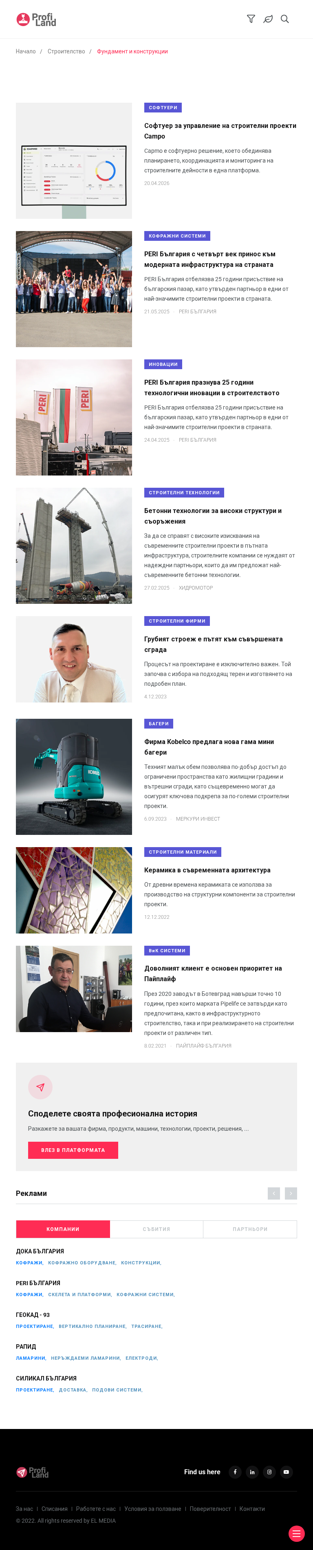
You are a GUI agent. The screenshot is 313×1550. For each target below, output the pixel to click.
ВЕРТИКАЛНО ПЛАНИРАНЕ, (93, 1326)
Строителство (66, 51)
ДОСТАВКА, (73, 1390)
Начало (26, 51)
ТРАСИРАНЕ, (147, 1326)
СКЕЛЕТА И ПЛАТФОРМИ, (80, 1294)
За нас (24, 1509)
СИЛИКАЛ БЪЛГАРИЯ (46, 1378)
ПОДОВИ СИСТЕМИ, (117, 1390)
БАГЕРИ (159, 724)
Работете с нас (96, 1509)
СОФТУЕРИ (163, 107)
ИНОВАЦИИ (163, 364)
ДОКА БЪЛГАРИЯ (40, 1251)
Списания (55, 1509)
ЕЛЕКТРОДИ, (142, 1358)
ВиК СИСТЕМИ (167, 950)
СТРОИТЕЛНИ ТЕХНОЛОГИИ (184, 492)
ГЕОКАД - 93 (33, 1315)
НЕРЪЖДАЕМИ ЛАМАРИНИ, (86, 1358)
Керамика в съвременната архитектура (207, 870)
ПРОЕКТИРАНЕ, (35, 1326)
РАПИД (26, 1346)
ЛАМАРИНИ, (31, 1358)
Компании (62, 1229)
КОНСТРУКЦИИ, (141, 1263)
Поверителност (210, 1509)
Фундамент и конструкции (132, 51)
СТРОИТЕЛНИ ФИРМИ (177, 621)
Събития (156, 1229)
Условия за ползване (152, 1509)
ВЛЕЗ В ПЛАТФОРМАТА (73, 1150)
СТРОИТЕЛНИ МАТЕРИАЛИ (183, 852)
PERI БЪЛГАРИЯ (38, 1283)
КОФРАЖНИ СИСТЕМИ (177, 236)
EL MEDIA (103, 1520)
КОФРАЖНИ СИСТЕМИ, (146, 1294)
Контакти (252, 1509)
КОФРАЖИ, (30, 1263)
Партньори (250, 1229)
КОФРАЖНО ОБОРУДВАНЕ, (82, 1263)
